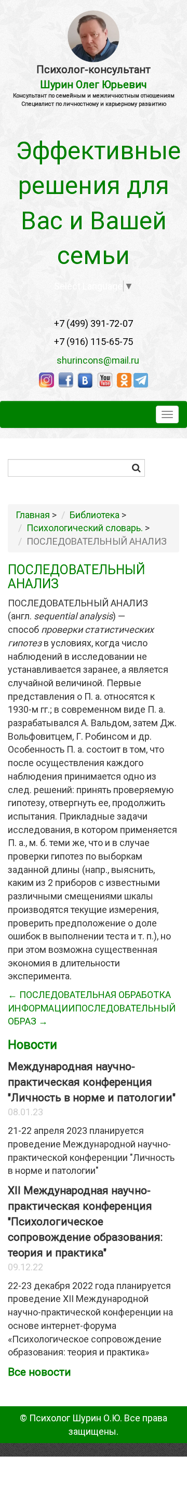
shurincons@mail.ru (94, 360)
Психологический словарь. (84, 527)
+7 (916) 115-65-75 (93, 341)
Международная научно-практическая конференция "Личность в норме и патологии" (92, 1082)
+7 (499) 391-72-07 (93, 323)
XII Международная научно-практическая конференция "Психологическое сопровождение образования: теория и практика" (85, 1221)
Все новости (39, 1372)
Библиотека (94, 514)
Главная (33, 514)
